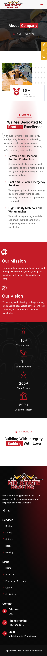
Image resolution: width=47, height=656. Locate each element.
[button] (42, 4)
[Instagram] (9, 510)
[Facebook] (4, 510)
